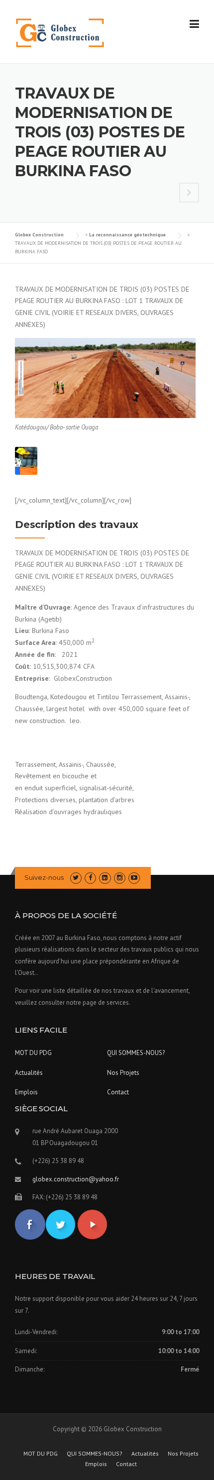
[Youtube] (134, 877)
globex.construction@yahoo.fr (75, 1179)
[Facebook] (90, 877)
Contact (118, 1092)
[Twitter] (76, 877)
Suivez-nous (44, 877)
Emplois (26, 1092)
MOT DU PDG (33, 1053)
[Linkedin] (104, 877)
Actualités (29, 1072)
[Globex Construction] (60, 32)
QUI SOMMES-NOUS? (136, 1053)
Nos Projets (123, 1072)
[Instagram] (119, 877)
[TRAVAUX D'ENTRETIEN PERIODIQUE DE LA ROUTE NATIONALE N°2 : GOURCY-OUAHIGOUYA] (189, 193)
